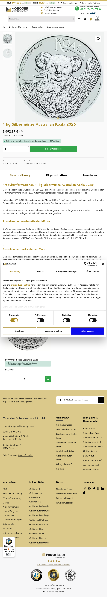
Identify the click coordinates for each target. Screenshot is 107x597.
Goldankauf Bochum (38, 525)
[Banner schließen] (103, 264)
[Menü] (79, 19)
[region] (53, 77)
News (59, 482)
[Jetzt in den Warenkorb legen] (48, 379)
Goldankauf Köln (36, 534)
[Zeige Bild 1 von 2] (58, 118)
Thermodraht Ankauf (92, 461)
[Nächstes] (99, 77)
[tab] (20, 176)
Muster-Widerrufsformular (11, 505)
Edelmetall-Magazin (65, 498)
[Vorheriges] (20, 77)
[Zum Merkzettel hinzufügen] (98, 39)
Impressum (8, 529)
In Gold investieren (64, 503)
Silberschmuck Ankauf (93, 447)
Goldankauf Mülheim (38, 520)
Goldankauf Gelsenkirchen (35, 491)
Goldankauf (62, 418)
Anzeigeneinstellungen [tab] (66, 271)
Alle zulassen (87, 331)
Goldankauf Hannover (39, 543)
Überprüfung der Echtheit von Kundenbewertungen (12, 515)
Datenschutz (8, 524)
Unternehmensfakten (12, 533)
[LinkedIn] (102, 489)
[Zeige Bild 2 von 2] (61, 118)
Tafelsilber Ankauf (91, 470)
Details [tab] (40, 271)
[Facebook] (85, 489)
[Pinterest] (94, 489)
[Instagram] (98, 489)
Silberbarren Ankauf (92, 442)
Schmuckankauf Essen (66, 430)
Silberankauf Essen (91, 433)
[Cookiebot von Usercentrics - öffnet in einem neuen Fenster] (86, 264)
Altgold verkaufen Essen (64, 458)
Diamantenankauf (91, 465)
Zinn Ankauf (88, 456)
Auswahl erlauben (53, 331)
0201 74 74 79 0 (90, 9)
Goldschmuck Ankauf (65, 451)
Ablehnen (19, 331)
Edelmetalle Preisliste (91, 3)
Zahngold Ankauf (64, 464)
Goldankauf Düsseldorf (39, 506)
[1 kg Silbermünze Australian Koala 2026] (59, 77)
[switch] (40, 320)
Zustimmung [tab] (14, 271)
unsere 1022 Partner (20, 285)
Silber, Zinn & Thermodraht (90, 420)
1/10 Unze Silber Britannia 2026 (21, 360)
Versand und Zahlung (12, 494)
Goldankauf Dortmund (39, 511)
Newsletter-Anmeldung (66, 494)
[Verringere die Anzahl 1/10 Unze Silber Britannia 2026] (7, 379)
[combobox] (39, 19)
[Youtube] (89, 489)
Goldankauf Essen (64, 425)
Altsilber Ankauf (90, 451)
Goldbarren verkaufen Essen (66, 445)
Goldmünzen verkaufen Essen (66, 436)
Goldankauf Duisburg (39, 515)
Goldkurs (60, 469)
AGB (5, 489)
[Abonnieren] (101, 400)
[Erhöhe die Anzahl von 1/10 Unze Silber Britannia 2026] (41, 379)
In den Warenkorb (53, 149)
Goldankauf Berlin (37, 538)
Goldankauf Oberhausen (35, 500)
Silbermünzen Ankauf (92, 438)
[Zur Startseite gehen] (17, 9)
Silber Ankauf (89, 429)
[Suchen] (72, 19)
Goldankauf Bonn (37, 529)
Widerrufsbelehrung (12, 498)
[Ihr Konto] (85, 19)
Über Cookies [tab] (93, 271)
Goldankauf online (70, 3)
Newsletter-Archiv (64, 489)
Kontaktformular (25, 455)
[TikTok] (84, 493)
